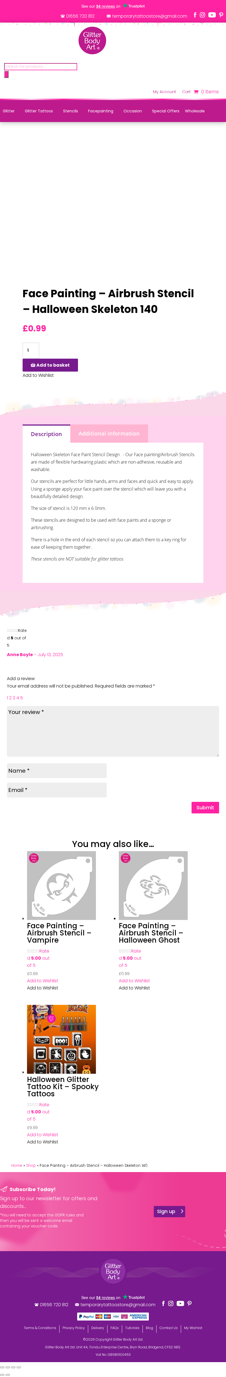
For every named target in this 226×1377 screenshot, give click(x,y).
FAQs (115, 1327)
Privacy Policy (74, 1327)
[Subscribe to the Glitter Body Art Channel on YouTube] (212, 15)
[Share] (13, 1367)
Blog (149, 1327)
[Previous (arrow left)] (2, 1375)
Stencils (70, 111)
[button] (42, 981)
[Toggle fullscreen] (8, 1367)
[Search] (6, 74)
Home (16, 1165)
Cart (186, 92)
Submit (205, 807)
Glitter (9, 111)
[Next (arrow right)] (8, 1375)
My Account (164, 92)
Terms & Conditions (40, 1327)
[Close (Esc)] (19, 1367)
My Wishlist (193, 1327)
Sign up (166, 1211)
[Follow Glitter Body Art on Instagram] (202, 15)
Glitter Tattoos (39, 111)
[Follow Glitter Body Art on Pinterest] (221, 15)
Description (46, 434)
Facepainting (100, 111)
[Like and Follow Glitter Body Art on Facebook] (195, 15)
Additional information (109, 433)
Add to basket (53, 365)
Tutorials (132, 1327)
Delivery (97, 1327)
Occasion (132, 111)
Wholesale (195, 111)
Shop (31, 1165)
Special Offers (165, 111)
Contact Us (169, 1327)
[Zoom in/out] (2, 1367)
